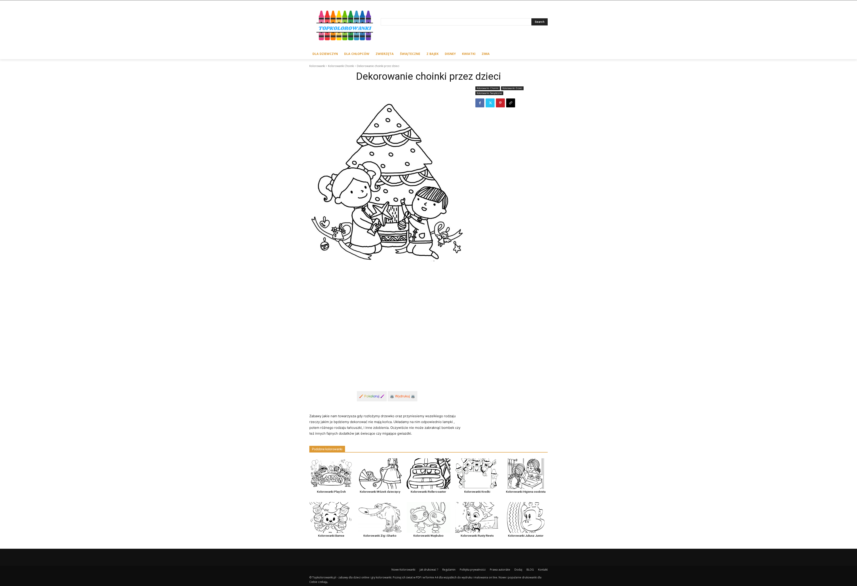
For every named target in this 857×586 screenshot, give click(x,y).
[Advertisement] (387, 343)
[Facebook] (479, 102)
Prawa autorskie (500, 569)
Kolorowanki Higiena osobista (525, 491)
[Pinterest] (500, 102)
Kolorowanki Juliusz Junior (525, 535)
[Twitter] (490, 102)
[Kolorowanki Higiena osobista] (526, 473)
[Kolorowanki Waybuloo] (428, 517)
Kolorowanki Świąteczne (489, 93)
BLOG (530, 569)
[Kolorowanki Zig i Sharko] (380, 517)
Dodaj (518, 569)
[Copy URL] (510, 102)
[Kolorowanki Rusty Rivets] (477, 517)
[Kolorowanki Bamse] (331, 517)
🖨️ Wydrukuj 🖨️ (402, 396)
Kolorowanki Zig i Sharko (379, 535)
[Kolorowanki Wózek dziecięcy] (380, 473)
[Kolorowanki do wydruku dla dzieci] (345, 26)
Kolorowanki (317, 66)
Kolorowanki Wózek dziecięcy (380, 491)
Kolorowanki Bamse (331, 535)
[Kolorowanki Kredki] (477, 473)
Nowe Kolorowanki (403, 569)
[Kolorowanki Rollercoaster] (428, 473)
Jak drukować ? (429, 569)
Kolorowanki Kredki (477, 491)
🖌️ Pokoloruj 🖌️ (372, 396)
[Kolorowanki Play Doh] (331, 473)
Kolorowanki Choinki (341, 66)
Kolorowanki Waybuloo (428, 535)
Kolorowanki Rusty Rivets (477, 535)
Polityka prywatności (473, 569)
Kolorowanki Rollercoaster (428, 491)
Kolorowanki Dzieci (512, 88)
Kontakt (543, 569)
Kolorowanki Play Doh (331, 491)
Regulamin (449, 569)
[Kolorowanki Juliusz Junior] (526, 517)
